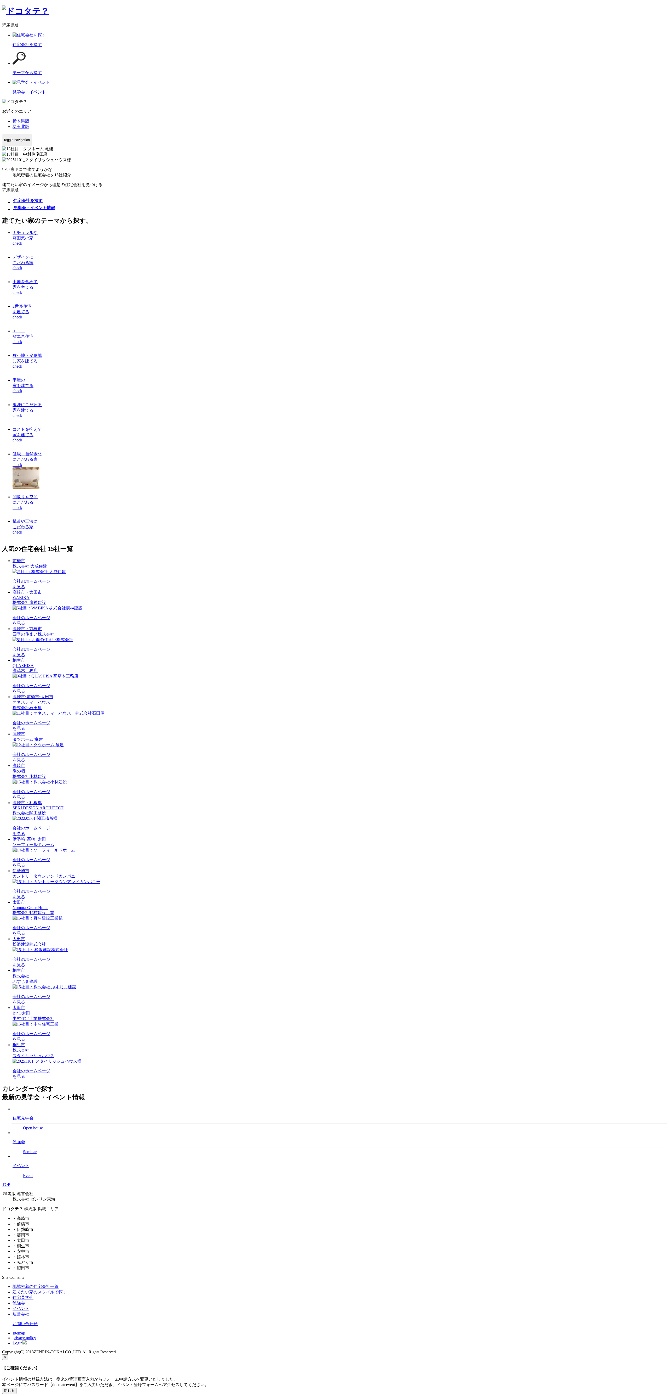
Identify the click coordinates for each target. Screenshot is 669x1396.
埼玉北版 (21, 126)
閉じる (9, 1391)
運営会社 (21, 1314)
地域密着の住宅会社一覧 (36, 1286)
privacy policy (24, 1338)
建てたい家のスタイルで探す (40, 1292)
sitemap (19, 1333)
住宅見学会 (23, 1297)
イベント (21, 1308)
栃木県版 (21, 121)
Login (17, 1343)
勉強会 (19, 1303)
